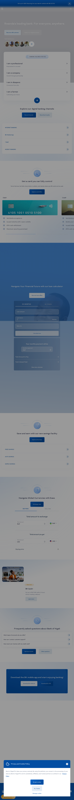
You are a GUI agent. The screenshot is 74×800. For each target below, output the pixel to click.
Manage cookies (37, 793)
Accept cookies (37, 782)
